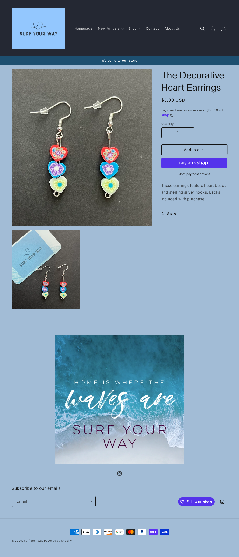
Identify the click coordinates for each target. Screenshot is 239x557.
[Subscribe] (90, 501)
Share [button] (171, 213)
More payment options (194, 174)
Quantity (167, 124)
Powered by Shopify (58, 540)
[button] (110, 28)
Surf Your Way (34, 540)
